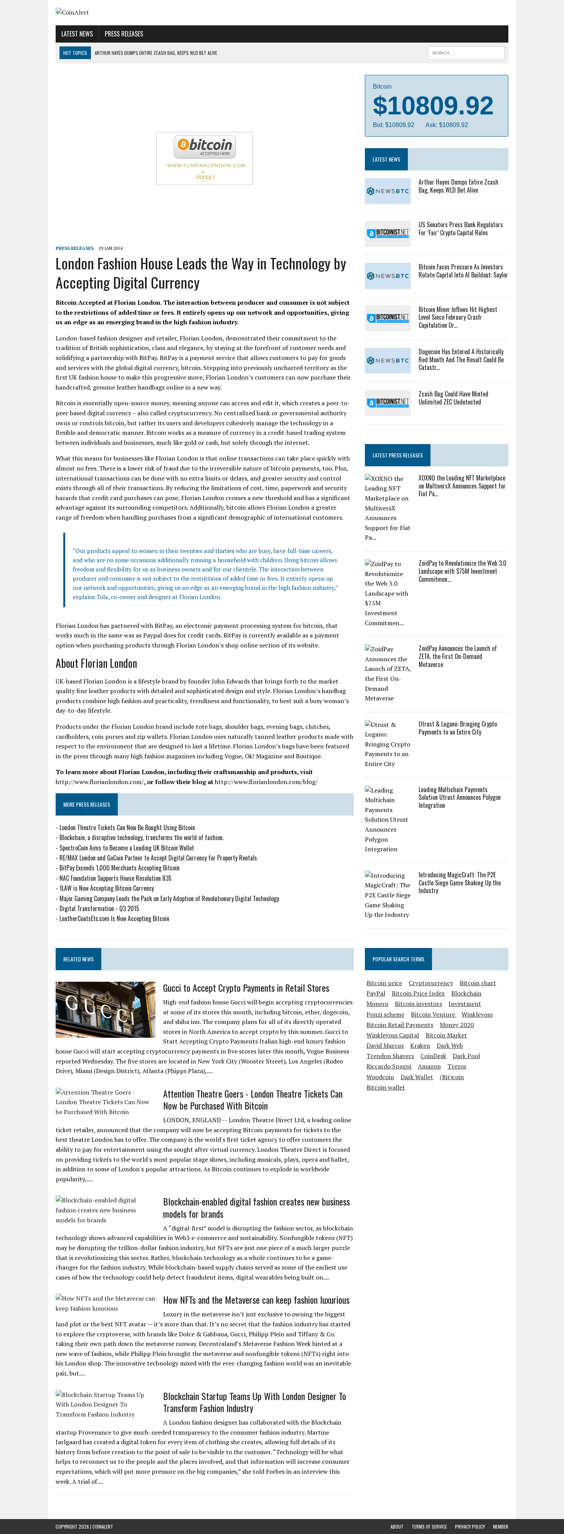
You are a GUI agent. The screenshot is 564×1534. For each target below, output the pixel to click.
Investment (465, 1003)
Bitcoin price (384, 983)
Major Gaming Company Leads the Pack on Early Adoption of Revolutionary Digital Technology (169, 898)
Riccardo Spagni (388, 1066)
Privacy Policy (470, 1526)
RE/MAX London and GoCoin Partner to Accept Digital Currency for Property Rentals (158, 857)
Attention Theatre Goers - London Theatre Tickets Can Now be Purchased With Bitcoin (253, 1099)
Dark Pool (466, 1056)
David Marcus (385, 1045)
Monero (377, 1003)
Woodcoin (380, 1077)
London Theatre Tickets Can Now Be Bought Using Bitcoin (127, 827)
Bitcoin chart (478, 983)
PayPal (375, 993)
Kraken (420, 1045)
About (397, 1526)
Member (500, 1526)
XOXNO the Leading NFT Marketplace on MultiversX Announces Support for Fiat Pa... (462, 486)
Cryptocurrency (431, 983)
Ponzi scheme (385, 1014)
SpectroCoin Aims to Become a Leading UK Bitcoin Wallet (126, 847)
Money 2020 (457, 1024)
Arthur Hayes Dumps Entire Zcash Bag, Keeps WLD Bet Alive (458, 186)
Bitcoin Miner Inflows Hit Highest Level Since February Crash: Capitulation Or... (458, 317)
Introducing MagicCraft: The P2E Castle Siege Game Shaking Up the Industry (460, 882)
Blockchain (466, 993)
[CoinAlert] (127, 13)
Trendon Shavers (390, 1056)
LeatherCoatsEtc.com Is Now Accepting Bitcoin (114, 918)
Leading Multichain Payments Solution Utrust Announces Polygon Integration (460, 797)
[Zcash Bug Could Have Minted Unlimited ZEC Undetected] (388, 410)
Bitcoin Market (446, 1035)
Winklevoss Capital (392, 1035)
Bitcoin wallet (385, 1087)
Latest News (77, 33)
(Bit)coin (452, 1077)
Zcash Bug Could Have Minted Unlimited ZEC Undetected (453, 397)
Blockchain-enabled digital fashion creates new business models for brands (256, 1207)
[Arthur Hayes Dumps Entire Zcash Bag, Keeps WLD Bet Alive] (388, 199)
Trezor (457, 1066)
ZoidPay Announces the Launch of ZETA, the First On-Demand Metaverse (458, 656)
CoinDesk (433, 1056)
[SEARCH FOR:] (466, 51)
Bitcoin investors (418, 1003)
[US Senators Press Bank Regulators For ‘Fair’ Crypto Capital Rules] (388, 241)
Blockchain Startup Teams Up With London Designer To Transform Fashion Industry (254, 1402)
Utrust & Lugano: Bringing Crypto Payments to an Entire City (458, 727)
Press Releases (124, 33)
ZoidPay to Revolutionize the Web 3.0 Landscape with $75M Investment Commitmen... (462, 571)
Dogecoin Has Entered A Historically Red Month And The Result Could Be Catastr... (461, 359)
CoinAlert (102, 1526)
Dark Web (450, 1045)
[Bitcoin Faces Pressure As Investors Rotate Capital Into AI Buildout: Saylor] (388, 283)
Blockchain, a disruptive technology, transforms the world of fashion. (141, 837)
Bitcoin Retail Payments (399, 1024)
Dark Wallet (417, 1077)
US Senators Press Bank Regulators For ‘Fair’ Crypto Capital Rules (461, 228)
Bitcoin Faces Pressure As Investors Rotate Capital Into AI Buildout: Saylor (463, 270)
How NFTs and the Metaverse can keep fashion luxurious (256, 1299)
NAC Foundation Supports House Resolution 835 (115, 878)
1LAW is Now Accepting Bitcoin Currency (106, 888)
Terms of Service (429, 1526)
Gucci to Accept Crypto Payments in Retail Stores (246, 987)
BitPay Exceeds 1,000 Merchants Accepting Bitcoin (119, 867)
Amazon (429, 1066)
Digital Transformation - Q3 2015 (99, 908)
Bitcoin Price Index (418, 993)
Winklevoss (477, 1014)
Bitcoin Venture (434, 1014)
